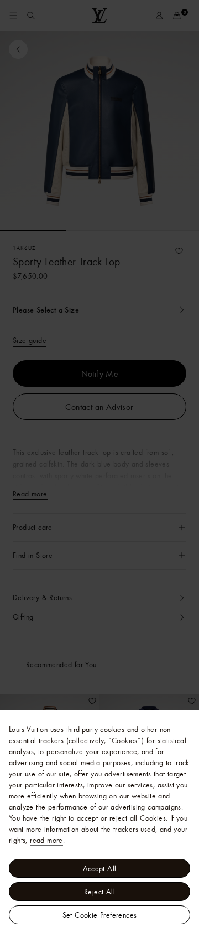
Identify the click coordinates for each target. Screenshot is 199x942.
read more (46, 840)
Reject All (99, 892)
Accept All (100, 868)
